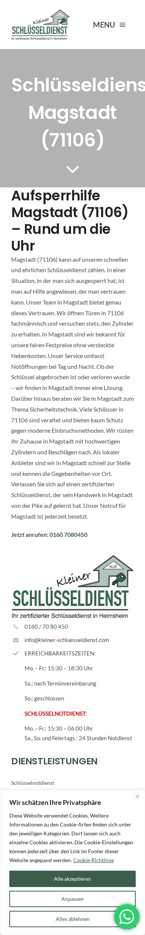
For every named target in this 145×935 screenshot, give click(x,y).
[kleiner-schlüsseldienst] (40, 12)
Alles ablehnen (73, 919)
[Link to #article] (72, 169)
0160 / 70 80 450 (46, 626)
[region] (72, 862)
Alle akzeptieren (72, 879)
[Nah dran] (137, 796)
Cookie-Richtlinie (93, 860)
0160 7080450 (68, 534)
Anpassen (72, 899)
